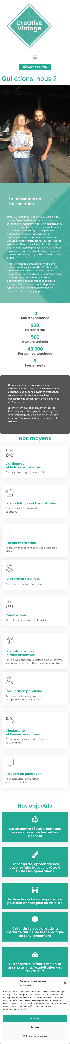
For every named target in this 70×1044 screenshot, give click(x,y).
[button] (65, 983)
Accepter (35, 1018)
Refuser (35, 1027)
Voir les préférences (35, 1036)
